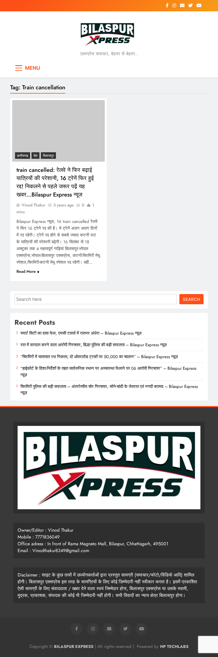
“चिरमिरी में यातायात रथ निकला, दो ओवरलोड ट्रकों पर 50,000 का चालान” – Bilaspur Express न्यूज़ (99, 357)
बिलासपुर (48, 155)
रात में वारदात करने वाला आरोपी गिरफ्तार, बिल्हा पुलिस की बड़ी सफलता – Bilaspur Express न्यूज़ (93, 345)
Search (191, 299)
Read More (26, 271)
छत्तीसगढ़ (22, 155)
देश (35, 155)
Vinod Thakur (33, 205)
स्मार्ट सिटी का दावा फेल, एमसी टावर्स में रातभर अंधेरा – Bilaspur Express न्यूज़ (81, 333)
